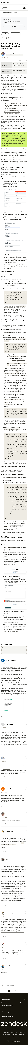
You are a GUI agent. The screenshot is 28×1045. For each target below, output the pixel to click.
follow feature (6, 769)
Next (19, 991)
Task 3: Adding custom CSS (11, 108)
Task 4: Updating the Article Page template (15, 110)
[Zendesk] (14, 1023)
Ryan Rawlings (9, 724)
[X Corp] (7, 38)
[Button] (2, 638)
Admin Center (8, 181)
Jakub (7, 813)
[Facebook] (5, 38)
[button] (12, 999)
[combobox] (14, 648)
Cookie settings (6, 1034)
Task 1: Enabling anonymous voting (13, 103)
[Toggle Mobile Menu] (25, 2)
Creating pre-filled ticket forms (13, 391)
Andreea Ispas (5, 766)
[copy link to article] (2, 38)
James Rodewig (10, 53)
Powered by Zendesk (16, 1041)
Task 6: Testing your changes (11, 113)
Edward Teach (9, 944)
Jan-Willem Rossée (10, 966)
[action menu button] (26, 660)
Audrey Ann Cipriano (11, 758)
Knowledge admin (10, 282)
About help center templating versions (10, 130)
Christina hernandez (11, 660)
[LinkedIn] (10, 38)
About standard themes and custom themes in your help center (13, 143)
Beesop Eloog (9, 831)
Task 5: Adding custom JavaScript (12, 112)
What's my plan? (23, 60)
